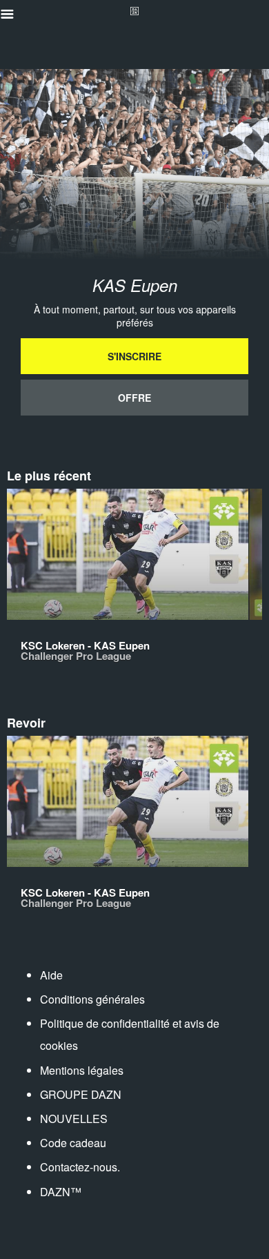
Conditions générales (92, 999)
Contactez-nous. (80, 1167)
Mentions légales (81, 1070)
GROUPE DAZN (80, 1094)
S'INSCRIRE (134, 356)
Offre (134, 397)
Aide (51, 975)
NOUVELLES (74, 1118)
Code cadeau (73, 1143)
